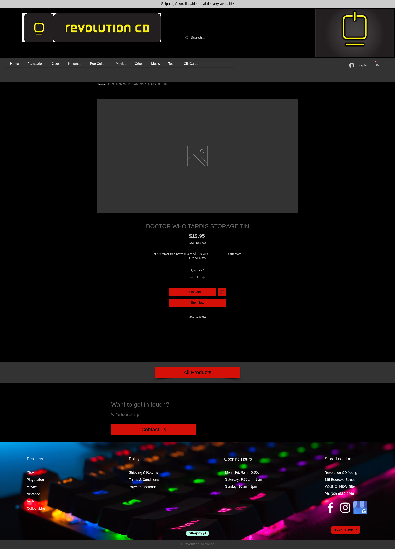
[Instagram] (345, 507)
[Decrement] (191, 277)
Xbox (31, 473)
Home (101, 84)
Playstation (35, 480)
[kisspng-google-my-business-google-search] (360, 507)
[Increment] (203, 277)
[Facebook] (330, 507)
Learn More (234, 253)
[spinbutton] (197, 277)
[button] (35, 64)
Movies (32, 487)
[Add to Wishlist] (222, 292)
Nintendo (33, 494)
